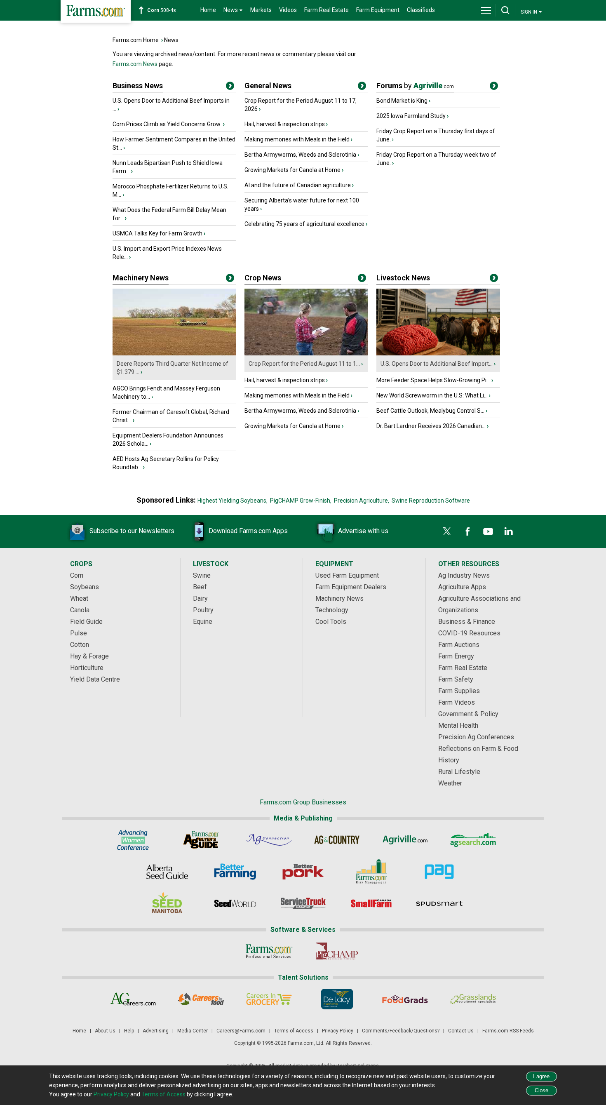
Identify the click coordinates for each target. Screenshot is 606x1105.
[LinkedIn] (508, 531)
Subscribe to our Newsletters (131, 531)
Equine (202, 621)
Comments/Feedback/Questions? (400, 1031)
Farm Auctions (458, 645)
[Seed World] (235, 903)
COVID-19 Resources (469, 633)
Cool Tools (330, 621)
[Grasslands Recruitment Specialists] (473, 999)
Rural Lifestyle (459, 772)
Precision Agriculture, (361, 500)
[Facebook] (467, 531)
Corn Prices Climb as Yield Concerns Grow (167, 124)
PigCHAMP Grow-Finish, (300, 500)
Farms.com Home (136, 40)
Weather (450, 783)
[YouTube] (488, 531)
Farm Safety (455, 679)
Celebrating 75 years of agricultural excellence (304, 224)
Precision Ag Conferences (476, 737)
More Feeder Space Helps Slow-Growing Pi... (433, 380)
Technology (331, 610)
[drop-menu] (486, 10)
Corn (76, 575)
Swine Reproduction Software (431, 500)
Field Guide (86, 621)
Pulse (78, 633)
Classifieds (421, 10)
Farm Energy (456, 656)
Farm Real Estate (326, 10)
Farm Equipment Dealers (350, 587)
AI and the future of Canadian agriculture (297, 185)
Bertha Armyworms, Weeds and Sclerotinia (300, 154)
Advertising (156, 1031)
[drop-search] (505, 10)
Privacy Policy (337, 1031)
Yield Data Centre (95, 679)
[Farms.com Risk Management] (371, 871)
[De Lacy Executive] (337, 999)
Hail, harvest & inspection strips (284, 124)
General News (267, 85)
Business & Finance (466, 621)
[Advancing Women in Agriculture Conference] (133, 840)
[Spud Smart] (439, 903)
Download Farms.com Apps (248, 531)
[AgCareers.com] (133, 999)
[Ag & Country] (337, 840)
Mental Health (458, 725)
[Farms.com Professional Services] (269, 951)
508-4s (161, 10)
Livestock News (403, 277)
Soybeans (84, 587)
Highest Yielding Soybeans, (232, 500)
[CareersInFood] (201, 999)
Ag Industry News (464, 575)
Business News (138, 85)
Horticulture (86, 668)
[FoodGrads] (405, 999)
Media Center (192, 1031)
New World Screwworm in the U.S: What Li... (432, 395)
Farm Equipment (377, 10)
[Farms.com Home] (96, 11)
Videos (288, 10)
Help (129, 1031)
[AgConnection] (269, 840)
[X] (447, 531)
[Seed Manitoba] (167, 903)
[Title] (230, 87)
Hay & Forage (89, 656)
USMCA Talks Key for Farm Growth (157, 233)
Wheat (79, 598)
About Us (105, 1031)
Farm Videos (456, 702)
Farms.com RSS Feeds (508, 1031)
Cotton (79, 645)
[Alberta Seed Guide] (167, 871)
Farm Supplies (459, 691)
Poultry (203, 610)
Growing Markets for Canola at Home (292, 170)
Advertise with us (363, 531)
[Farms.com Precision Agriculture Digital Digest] (439, 871)
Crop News (262, 277)
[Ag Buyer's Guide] (201, 840)
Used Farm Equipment (347, 575)
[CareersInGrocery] (269, 999)
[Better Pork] (303, 871)
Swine (202, 575)
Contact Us (461, 1031)
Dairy (200, 598)
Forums (415, 85)
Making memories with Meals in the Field (297, 139)
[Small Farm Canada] (371, 903)
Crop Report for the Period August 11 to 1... (304, 363)
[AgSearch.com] (473, 840)
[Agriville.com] (405, 840)
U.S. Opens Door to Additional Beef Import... (437, 363)
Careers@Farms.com (240, 1031)
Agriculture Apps (462, 587)
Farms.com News (135, 64)
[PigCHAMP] (337, 951)
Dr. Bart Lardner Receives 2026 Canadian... (431, 426)
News (171, 40)
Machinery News (141, 277)
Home (208, 10)
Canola (79, 610)
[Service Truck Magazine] (303, 903)
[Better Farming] (235, 871)
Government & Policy (468, 714)
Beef (200, 587)
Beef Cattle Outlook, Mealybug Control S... (430, 410)
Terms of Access (293, 1031)
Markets (261, 10)
